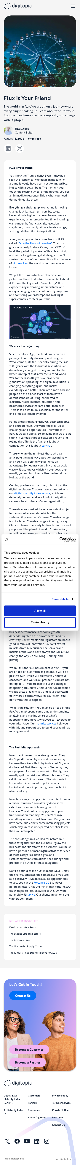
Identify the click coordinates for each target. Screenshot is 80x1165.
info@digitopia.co (14, 1158)
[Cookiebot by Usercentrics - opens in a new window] (59, 539)
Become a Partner (27, 1062)
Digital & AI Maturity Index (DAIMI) (12, 1099)
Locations (57, 1117)
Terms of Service (61, 1102)
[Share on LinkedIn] (8, 148)
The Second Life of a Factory (25, 933)
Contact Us (23, 995)
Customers (34, 1095)
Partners (32, 1102)
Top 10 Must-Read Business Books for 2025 (33, 952)
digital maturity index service (32, 493)
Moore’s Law (20, 263)
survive (30, 894)
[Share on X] (19, 148)
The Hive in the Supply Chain (25, 946)
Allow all (40, 610)
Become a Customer (29, 1049)
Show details (60, 599)
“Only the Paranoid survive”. (34, 243)
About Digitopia (37, 1117)
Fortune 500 (41, 882)
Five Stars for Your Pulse (22, 927)
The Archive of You (19, 940)
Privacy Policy (60, 1095)
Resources (34, 1110)
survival (46, 445)
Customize (38, 622)
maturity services (46, 723)
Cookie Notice (60, 1110)
